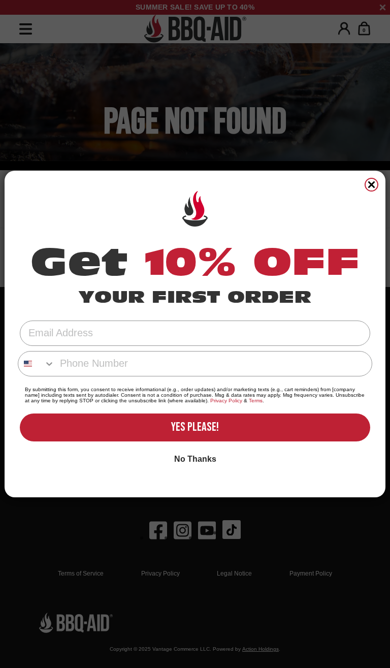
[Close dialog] (371, 184)
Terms (256, 400)
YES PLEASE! (195, 427)
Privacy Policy (226, 400)
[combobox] (36, 364)
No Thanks (195, 459)
